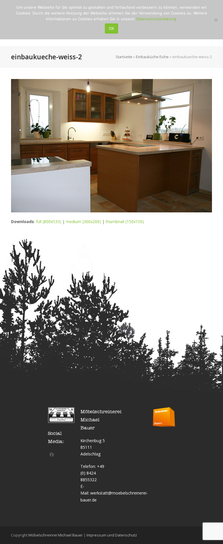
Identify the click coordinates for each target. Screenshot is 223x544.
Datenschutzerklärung (156, 18)
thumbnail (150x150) (125, 221)
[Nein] (216, 20)
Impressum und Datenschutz (112, 535)
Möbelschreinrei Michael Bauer (55, 535)
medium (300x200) (83, 221)
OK (111, 28)
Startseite (124, 56)
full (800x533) (48, 221)
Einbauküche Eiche (152, 56)
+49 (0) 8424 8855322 (92, 473)
